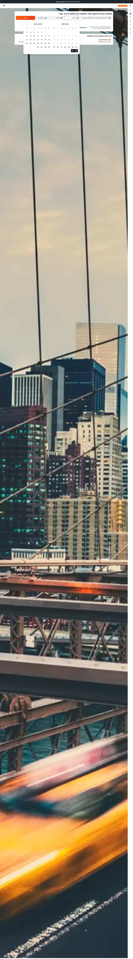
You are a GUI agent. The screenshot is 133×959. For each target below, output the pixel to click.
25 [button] (69, 47)
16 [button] (76, 43)
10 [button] (72, 39)
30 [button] (76, 50)
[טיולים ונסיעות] (130, 28)
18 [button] (69, 43)
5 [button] (65, 36)
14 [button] (57, 39)
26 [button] (65, 47)
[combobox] (94, 18)
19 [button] (65, 43)
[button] (1, 1)
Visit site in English (60, 1)
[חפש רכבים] (130, 16)
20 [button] (61, 43)
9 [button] (76, 39)
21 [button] (57, 43)
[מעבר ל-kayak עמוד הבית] (122, 6)
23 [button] (76, 47)
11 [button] (68, 39)
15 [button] (54, 39)
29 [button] (54, 47)
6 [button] (61, 36)
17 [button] (72, 43)
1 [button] (41, 32)
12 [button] (65, 39)
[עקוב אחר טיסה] (130, 24)
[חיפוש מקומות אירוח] (130, 13)
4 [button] (30, 32)
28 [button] (57, 47)
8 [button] (41, 36)
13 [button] (61, 39)
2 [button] (76, 36)
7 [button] (57, 36)
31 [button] (72, 50)
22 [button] (54, 43)
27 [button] (61, 47)
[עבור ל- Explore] (130, 21)
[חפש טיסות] (130, 10)
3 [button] (72, 36)
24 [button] (72, 47)
